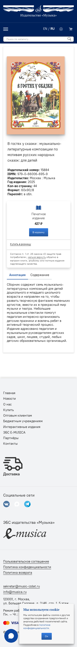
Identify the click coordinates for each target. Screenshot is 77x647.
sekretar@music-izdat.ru (21, 586)
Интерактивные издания (21, 427)
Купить (8, 410)
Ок (46, 636)
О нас (7, 404)
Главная (9, 393)
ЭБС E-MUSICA (14, 432)
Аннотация (17, 275)
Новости (9, 399)
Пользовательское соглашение (26, 561)
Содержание (39, 275)
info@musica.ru (15, 592)
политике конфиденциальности (36, 626)
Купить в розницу (20, 244)
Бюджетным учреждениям (23, 421)
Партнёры (11, 438)
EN (45, 29)
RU (52, 29)
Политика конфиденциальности (27, 567)
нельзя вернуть (37, 257)
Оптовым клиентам (17, 415)
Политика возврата (17, 573)
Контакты (10, 444)
